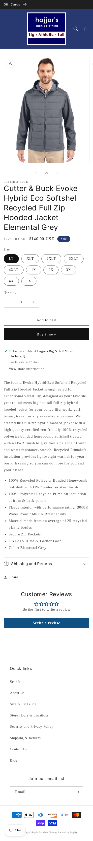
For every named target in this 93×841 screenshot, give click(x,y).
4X (11, 281)
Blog (13, 760)
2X (51, 270)
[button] (6, 28)
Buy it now (46, 334)
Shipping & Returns (25, 738)
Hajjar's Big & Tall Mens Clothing (40, 832)
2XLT (51, 258)
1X (33, 270)
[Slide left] (35, 172)
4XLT (13, 270)
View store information (26, 369)
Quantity (10, 292)
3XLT (73, 258)
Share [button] (13, 577)
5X (29, 281)
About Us (17, 693)
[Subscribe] (77, 792)
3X (68, 270)
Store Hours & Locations (29, 715)
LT (11, 258)
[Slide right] (57, 172)
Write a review (46, 623)
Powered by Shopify (67, 832)
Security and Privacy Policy (31, 726)
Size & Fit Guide (23, 704)
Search (15, 682)
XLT (30, 258)
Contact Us (18, 749)
